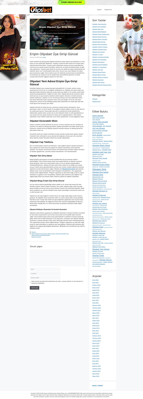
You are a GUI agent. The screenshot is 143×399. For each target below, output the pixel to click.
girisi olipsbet (97, 126)
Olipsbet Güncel (97, 179)
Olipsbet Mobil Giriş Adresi (99, 207)
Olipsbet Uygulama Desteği (100, 57)
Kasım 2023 (96, 328)
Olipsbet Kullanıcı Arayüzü (100, 77)
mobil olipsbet (107, 135)
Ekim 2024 (95, 300)
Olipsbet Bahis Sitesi (101, 145)
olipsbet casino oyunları (99, 162)
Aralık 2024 (95, 295)
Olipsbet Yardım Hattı (96, 245)
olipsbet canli (106, 150)
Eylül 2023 (95, 333)
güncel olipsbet (97, 133)
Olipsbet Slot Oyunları (108, 227)
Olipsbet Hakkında (95, 193)
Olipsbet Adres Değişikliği (97, 139)
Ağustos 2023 (96, 335)
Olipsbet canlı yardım (96, 160)
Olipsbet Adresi (51, 233)
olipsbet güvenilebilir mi (97, 188)
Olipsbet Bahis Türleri (96, 147)
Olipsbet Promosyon (98, 223)
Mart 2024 (95, 318)
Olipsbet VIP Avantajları (99, 59)
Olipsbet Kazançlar (98, 80)
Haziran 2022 (96, 371)
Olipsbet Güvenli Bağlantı (99, 64)
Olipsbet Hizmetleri (36, 237)
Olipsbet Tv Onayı (97, 54)
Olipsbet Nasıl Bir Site (108, 213)
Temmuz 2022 (96, 368)
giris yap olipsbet (98, 128)
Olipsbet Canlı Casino (97, 156)
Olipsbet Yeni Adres (98, 247)
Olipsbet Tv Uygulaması (99, 67)
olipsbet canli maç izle (101, 152)
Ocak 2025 (95, 292)
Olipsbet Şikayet (105, 260)
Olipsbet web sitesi (98, 243)
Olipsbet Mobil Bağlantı (99, 32)
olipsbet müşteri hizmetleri (98, 211)
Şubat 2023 (95, 351)
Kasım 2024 (96, 297)
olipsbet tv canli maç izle (99, 237)
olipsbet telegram (98, 233)
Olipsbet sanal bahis (107, 225)
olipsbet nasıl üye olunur (98, 216)
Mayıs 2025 (95, 287)
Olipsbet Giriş (108, 9)
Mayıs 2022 (95, 373)
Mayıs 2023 (95, 343)
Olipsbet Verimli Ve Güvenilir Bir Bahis (41, 235)
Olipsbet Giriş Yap (97, 177)
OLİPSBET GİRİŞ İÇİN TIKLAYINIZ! (71, 2)
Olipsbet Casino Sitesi (100, 165)
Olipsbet (99, 9)
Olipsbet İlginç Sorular (98, 42)
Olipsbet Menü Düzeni (99, 72)
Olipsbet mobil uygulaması (100, 209)
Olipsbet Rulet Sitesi (98, 82)
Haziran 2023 (96, 341)
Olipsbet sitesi (97, 227)
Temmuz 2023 (96, 338)
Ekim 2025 (95, 280)
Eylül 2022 (95, 363)
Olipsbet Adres (99, 137)
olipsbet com (95, 166)
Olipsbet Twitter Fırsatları (99, 47)
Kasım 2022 (95, 358)
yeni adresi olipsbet (98, 264)
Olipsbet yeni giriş (97, 251)
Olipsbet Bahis (108, 141)
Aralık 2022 (95, 356)
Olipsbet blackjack (105, 147)
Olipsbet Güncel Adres (99, 181)
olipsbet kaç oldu (105, 199)
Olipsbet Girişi (97, 175)
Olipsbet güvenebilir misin (62, 233)
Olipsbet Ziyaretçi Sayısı (99, 49)
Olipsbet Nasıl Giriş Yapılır (97, 215)
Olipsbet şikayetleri (97, 262)
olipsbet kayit (96, 197)
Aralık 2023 (95, 325)
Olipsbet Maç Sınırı (98, 29)
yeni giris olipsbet (96, 266)
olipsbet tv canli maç (98, 235)
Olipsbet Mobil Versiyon (99, 37)
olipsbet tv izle (95, 239)
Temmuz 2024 (96, 308)
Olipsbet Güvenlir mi (99, 191)
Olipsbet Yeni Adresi (100, 249)
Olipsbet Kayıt (105, 197)
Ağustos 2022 (96, 366)
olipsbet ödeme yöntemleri (98, 257)
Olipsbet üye (108, 257)
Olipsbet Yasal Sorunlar (99, 24)
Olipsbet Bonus (96, 150)
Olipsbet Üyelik (98, 255)
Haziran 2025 (96, 285)
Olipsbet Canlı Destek (99, 158)
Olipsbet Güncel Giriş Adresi (98, 185)
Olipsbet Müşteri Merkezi (97, 213)
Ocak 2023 (95, 353)
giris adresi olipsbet (98, 124)
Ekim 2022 (95, 361)
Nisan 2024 (95, 315)
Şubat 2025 (95, 290)
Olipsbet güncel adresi (99, 183)
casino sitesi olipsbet (100, 122)
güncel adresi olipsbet (99, 130)
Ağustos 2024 (96, 305)
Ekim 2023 (95, 330)
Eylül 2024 (95, 303)
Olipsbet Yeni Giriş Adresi (98, 253)
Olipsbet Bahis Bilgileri (96, 143)
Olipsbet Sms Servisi (98, 52)
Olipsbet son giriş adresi (97, 229)
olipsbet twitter (104, 239)
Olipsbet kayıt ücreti (96, 199)
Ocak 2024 (95, 323)
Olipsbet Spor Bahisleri (99, 231)
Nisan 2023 (95, 346)
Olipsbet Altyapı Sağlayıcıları (100, 34)
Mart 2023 (95, 348)
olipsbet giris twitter (104, 166)
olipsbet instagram (99, 195)
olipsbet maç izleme (99, 203)
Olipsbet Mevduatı (95, 205)
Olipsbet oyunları (108, 216)
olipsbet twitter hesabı (96, 241)
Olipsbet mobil (103, 205)
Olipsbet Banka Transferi (99, 39)
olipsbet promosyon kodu (97, 225)
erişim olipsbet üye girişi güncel (39, 233)
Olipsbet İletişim (95, 260)
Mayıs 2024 (95, 313)
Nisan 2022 (95, 376)
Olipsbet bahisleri (105, 143)
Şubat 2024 (95, 320)
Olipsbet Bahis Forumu (99, 75)
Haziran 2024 (96, 310)
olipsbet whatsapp (108, 243)
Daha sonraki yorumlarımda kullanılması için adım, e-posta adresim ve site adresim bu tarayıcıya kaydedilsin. (57, 282)
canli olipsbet (96, 119)
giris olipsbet (107, 126)
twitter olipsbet (107, 262)
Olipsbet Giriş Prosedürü (99, 44)
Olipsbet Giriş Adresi (100, 172)
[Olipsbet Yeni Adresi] (41, 9)
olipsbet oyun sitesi (96, 218)
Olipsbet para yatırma (105, 218)
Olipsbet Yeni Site (97, 70)
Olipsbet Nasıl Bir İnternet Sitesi (101, 85)
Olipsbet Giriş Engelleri (99, 26)
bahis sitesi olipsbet (98, 118)
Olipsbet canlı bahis (98, 154)
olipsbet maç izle (97, 201)
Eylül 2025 (95, 282)
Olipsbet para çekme (99, 221)
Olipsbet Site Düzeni (98, 62)
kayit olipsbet (97, 135)
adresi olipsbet (97, 116)
